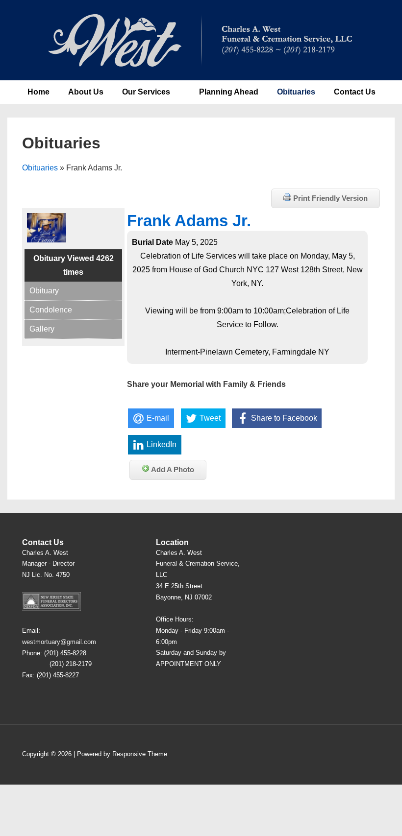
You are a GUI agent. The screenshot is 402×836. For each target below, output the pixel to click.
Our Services (146, 92)
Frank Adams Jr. (189, 221)
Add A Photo (172, 469)
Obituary (44, 291)
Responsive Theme (139, 754)
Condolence (50, 310)
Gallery (41, 329)
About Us (85, 92)
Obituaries (296, 92)
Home (38, 92)
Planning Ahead (228, 92)
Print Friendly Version (329, 198)
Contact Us (355, 92)
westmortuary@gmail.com (59, 641)
